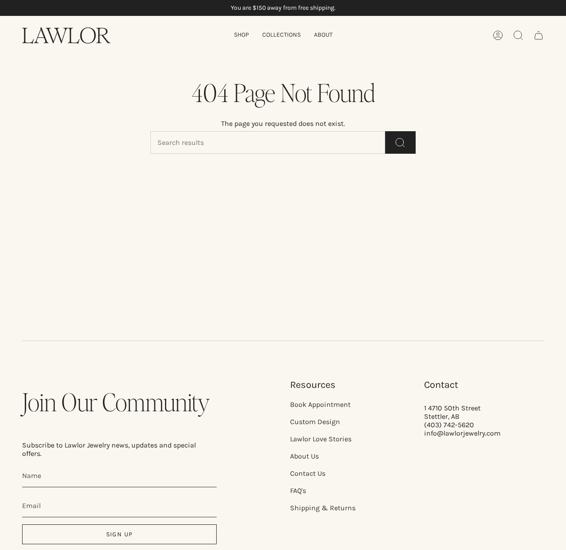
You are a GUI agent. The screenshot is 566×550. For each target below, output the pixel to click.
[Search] (400, 142)
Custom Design (315, 421)
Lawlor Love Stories (321, 439)
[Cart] (538, 35)
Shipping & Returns (323, 508)
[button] (241, 35)
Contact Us (307, 473)
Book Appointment (320, 404)
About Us (304, 456)
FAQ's (298, 490)
